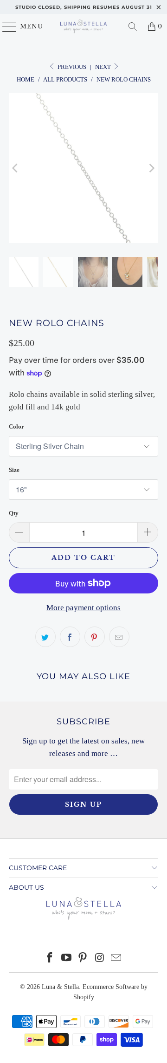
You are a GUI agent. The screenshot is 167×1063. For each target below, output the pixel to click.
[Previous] (15, 168)
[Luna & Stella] (83, 26)
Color (16, 426)
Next (103, 66)
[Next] (151, 168)
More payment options (83, 607)
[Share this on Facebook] (70, 637)
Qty (14, 513)
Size (14, 469)
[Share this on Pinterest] (94, 637)
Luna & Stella (60, 986)
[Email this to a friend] (119, 637)
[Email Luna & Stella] (116, 958)
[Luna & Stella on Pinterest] (83, 958)
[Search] (132, 26)
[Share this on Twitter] (45, 637)
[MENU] (5, 26)
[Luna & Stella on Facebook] (50, 958)
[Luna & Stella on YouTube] (66, 958)
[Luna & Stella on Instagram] (100, 958)
